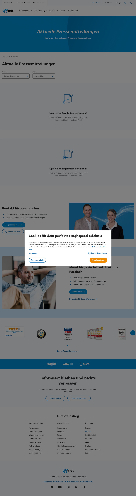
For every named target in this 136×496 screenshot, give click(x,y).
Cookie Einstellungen (99, 253)
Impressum (33, 253)
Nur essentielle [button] (37, 260)
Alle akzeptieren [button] (98, 260)
